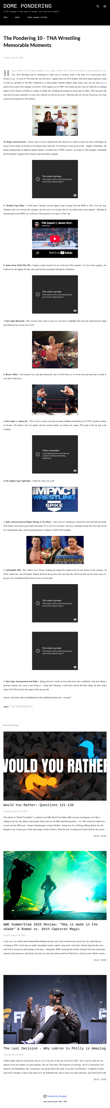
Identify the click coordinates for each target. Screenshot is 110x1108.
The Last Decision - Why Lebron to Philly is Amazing (54, 1048)
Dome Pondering (27, 6)
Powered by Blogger (57, 1096)
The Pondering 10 (21, 706)
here (102, 82)
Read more (100, 836)
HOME (5, 18)
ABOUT (17, 18)
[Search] (98, 5)
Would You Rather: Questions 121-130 (38, 805)
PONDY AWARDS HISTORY (37, 18)
